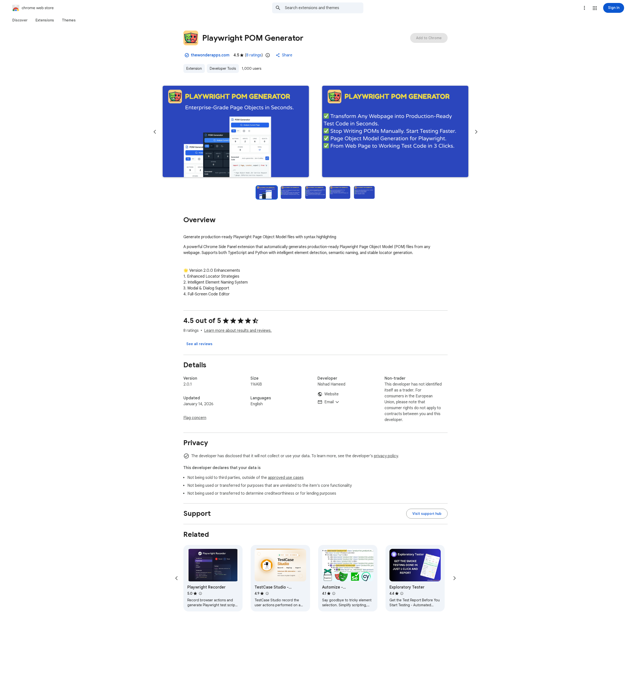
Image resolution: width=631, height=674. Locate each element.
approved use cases (286, 477)
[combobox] (324, 8)
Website (331, 394)
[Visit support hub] (427, 514)
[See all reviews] (199, 344)
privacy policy (386, 456)
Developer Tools (223, 68)
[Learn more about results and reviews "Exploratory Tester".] (402, 593)
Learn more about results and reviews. (238, 330)
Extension (194, 68)
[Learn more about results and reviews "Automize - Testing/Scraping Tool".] (334, 593)
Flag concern (194, 417)
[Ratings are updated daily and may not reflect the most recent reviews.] (268, 55)
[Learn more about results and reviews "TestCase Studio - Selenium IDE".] (267, 593)
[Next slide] (476, 132)
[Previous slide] (155, 132)
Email (329, 402)
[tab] (20, 20)
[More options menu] (584, 8)
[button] (595, 8)
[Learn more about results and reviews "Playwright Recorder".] (200, 593)
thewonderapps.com (210, 55)
